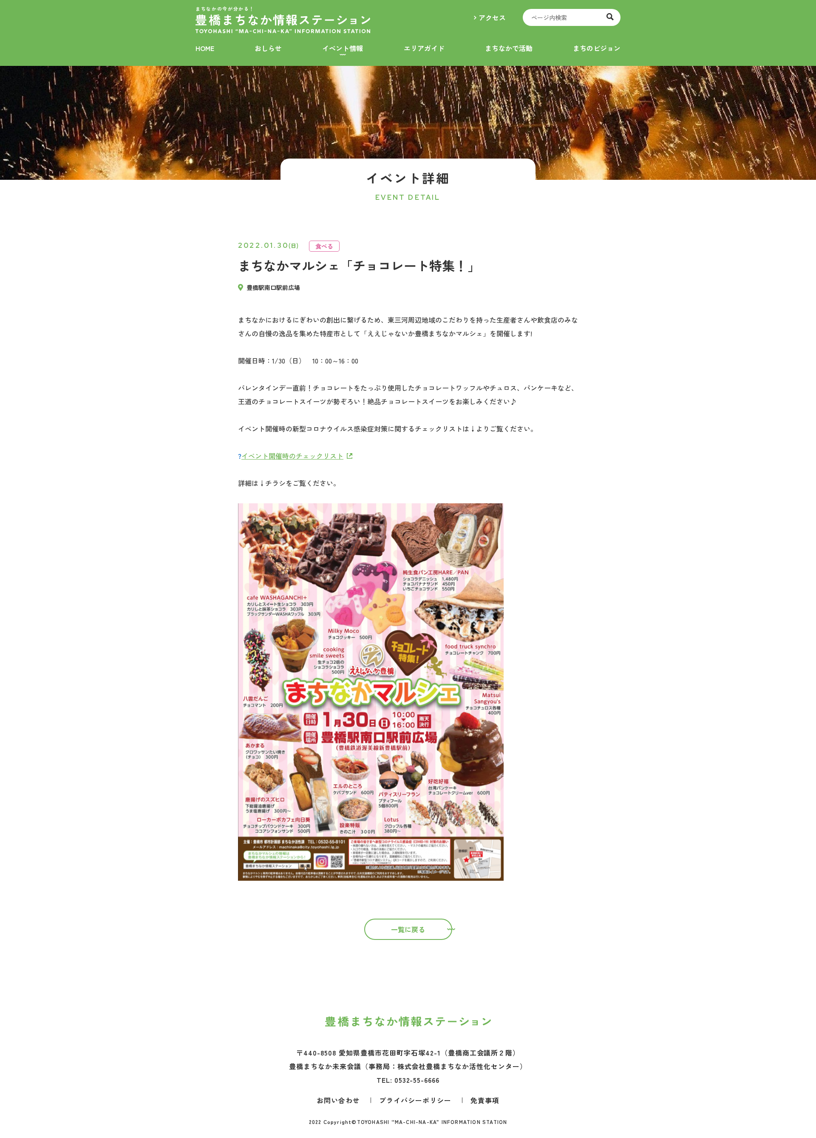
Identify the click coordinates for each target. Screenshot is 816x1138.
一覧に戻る (408, 929)
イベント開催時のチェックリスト (292, 456)
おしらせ (268, 48)
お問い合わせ (338, 1100)
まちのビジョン (596, 48)
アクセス (492, 17)
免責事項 (484, 1100)
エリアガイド (424, 48)
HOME (205, 48)
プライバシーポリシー (415, 1100)
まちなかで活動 (509, 48)
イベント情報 (342, 48)
